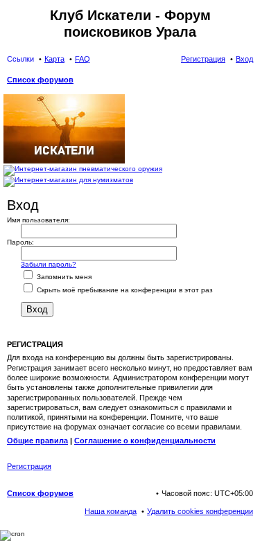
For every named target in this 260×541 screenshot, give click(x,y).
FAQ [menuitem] (82, 59)
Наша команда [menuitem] (111, 511)
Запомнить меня (63, 277)
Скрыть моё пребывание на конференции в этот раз (124, 290)
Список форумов (40, 493)
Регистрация (29, 466)
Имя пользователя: (38, 220)
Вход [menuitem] (244, 59)
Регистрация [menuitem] (203, 59)
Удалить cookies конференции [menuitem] (200, 511)
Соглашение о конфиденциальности (145, 440)
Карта (54, 59)
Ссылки (20, 59)
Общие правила (37, 440)
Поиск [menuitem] (249, 81)
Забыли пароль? (48, 264)
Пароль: (20, 242)
